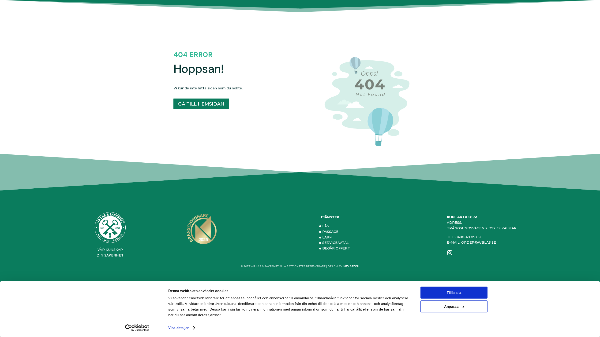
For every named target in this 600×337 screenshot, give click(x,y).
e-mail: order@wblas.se (471, 242)
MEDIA (351, 266)
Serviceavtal (335, 243)
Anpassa (451, 306)
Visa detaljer (178, 328)
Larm (327, 237)
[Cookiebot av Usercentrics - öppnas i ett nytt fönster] (137, 327)
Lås (325, 226)
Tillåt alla (454, 293)
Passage (330, 232)
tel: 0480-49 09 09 (464, 237)
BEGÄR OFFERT (336, 248)
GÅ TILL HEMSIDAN (201, 104)
